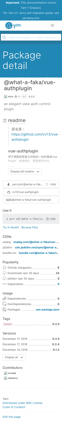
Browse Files (30, 227)
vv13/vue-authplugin (25, 192)
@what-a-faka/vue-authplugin (31, 199)
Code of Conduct (14, 407)
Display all (11, 357)
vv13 (10, 96)
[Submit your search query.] (4, 37)
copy (53, 184)
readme (16, 120)
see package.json (47, 309)
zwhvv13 (13, 378)
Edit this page (12, 416)
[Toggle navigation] (52, 25)
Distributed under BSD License (22, 403)
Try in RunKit (11, 227)
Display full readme (22, 171)
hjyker (12, 373)
